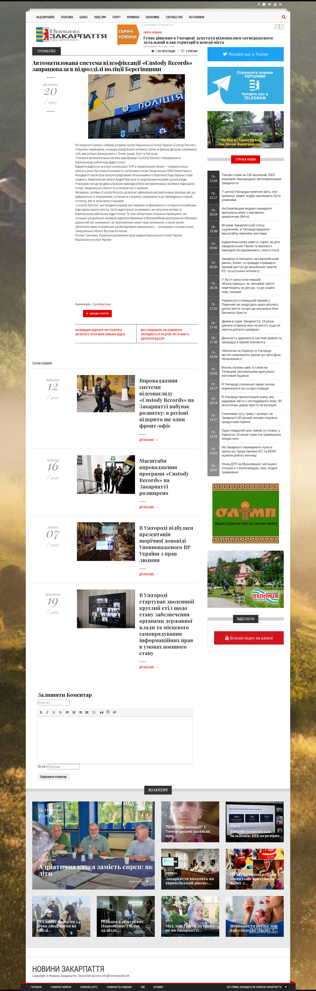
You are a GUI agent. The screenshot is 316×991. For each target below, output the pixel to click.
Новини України (61, 987)
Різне (233, 920)
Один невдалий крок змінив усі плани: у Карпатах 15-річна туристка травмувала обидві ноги (251, 434)
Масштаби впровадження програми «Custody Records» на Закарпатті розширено (164, 476)
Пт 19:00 (213, 246)
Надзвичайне (45, 17)
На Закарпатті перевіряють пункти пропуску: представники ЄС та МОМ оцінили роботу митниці (249, 451)
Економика (171, 873)
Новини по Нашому (119, 987)
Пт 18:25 (213, 285)
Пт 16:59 (213, 354)
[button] (41, 712)
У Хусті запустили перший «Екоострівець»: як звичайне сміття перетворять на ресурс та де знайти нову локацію (248, 286)
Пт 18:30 (213, 265)
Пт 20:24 (213, 212)
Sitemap (158, 987)
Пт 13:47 (213, 468)
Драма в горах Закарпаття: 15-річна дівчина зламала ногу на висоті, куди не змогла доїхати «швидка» (251, 325)
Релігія (169, 920)
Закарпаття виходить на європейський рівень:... (190, 880)
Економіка (152, 17)
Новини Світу (89, 987)
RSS (143, 987)
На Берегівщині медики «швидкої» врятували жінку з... (253, 878)
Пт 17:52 (213, 306)
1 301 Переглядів (165, 51)
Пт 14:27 (213, 417)
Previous (277, 27)
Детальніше (148, 439)
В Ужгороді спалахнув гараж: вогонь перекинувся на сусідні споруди (248, 386)
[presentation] (41, 712)
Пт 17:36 (213, 340)
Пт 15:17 (213, 386)
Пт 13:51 (213, 451)
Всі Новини (196, 17)
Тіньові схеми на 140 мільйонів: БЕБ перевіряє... (256, 833)
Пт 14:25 (213, 434)
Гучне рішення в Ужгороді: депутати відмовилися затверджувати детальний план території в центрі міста (208, 34)
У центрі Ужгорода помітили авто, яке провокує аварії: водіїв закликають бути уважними (251, 196)
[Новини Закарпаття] (74, 35)
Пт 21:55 (213, 179)
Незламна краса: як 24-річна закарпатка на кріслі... (59, 926)
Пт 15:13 (213, 401)
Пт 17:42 (213, 325)
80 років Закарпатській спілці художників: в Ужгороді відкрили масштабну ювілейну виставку (245, 229)
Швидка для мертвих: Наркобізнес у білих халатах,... (122, 926)
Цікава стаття (99, 313)
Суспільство (174, 17)
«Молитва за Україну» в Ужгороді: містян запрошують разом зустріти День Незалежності (251, 355)
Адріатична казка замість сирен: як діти (96, 869)
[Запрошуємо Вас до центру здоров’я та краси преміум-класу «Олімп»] (245, 513)
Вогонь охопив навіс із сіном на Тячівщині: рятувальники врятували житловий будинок (248, 371)
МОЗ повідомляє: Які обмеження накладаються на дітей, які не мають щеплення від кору (165, 334)
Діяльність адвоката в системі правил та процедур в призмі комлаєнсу (252, 340)
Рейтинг (192, 51)
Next (281, 27)
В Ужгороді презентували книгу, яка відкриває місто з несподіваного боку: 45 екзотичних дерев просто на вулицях (252, 401)
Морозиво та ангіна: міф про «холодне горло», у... (254, 928)
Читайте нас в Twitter (247, 54)
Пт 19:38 (213, 229)
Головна (36, 987)
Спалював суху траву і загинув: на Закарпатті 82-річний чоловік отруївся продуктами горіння (249, 418)
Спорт (116, 17)
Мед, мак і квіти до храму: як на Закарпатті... (191, 928)
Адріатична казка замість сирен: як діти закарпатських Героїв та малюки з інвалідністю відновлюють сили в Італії (251, 246)
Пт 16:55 (213, 371)
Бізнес (84, 17)
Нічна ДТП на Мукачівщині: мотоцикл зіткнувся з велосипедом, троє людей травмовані (249, 468)
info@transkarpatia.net (115, 975)
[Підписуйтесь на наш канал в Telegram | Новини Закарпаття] (245, 85)
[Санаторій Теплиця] (245, 579)
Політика (67, 17)
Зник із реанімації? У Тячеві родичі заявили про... (188, 831)
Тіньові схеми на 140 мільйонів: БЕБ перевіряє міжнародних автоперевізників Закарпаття (251, 179)
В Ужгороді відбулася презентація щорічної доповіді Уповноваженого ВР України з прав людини (166, 543)
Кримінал (133, 17)
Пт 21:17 (213, 195)
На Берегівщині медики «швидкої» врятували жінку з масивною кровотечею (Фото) (247, 212)
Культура (100, 17)
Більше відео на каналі (251, 638)
